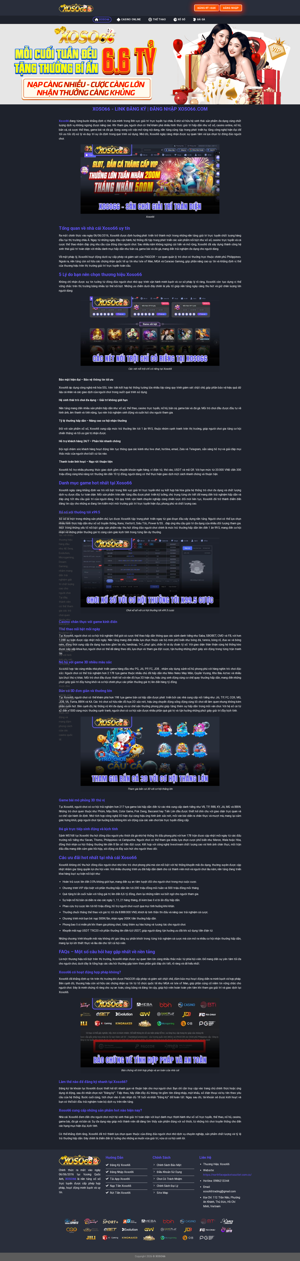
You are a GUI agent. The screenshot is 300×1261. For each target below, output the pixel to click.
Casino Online (131, 19)
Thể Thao (159, 19)
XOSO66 (104, 19)
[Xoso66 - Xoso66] (76, 7)
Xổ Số (181, 19)
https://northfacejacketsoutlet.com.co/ (227, 1174)
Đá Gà (201, 19)
